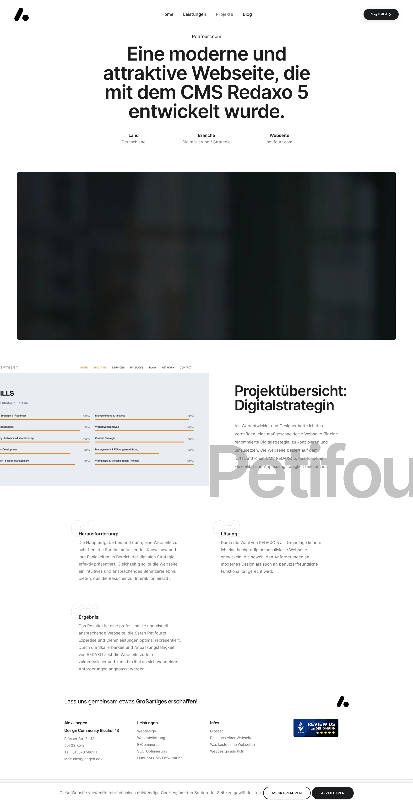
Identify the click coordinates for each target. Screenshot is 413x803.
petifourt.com (279, 142)
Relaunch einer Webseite (231, 738)
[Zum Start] (343, 702)
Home (167, 14)
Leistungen (194, 14)
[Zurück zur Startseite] (21, 14)
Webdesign (146, 731)
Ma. (4, 401)
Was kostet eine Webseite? (232, 744)
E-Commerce (148, 744)
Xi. (4, 375)
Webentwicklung (151, 738)
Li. (4, 388)
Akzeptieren (333, 793)
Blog (247, 14)
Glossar (216, 731)
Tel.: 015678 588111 (80, 752)
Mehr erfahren (287, 793)
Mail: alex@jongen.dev (83, 759)
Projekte (224, 14)
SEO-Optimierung (152, 751)
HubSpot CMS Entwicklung (160, 758)
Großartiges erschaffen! (166, 701)
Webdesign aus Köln (227, 751)
